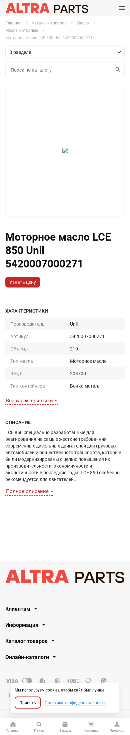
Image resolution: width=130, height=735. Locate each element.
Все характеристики (29, 400)
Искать (118, 70)
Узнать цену (22, 282)
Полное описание (27, 491)
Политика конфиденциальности (75, 702)
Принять (27, 702)
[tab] (65, 609)
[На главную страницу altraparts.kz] (46, 8)
